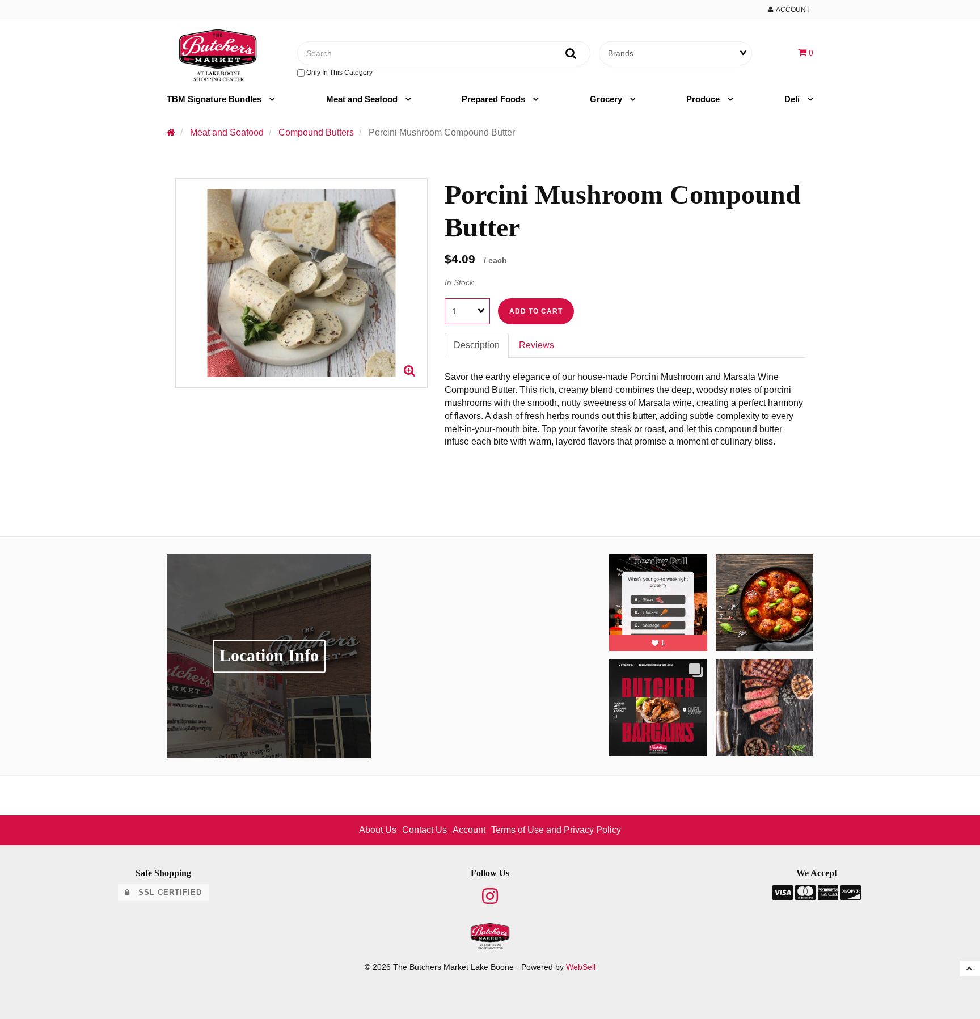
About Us (377, 830)
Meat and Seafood (363, 99)
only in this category (339, 73)
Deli (793, 99)
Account (791, 10)
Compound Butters (316, 132)
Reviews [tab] (536, 345)
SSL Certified (166, 892)
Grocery (607, 99)
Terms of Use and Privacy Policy (556, 830)
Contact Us (424, 830)
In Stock (459, 282)
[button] (805, 52)
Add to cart (536, 311)
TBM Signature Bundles (215, 99)
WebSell (580, 967)
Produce (704, 99)
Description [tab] (477, 345)
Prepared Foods (494, 99)
